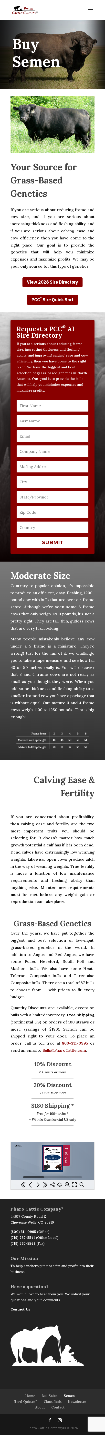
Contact (58, 1407)
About (40, 1407)
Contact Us (20, 1309)
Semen (69, 1396)
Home (30, 1396)
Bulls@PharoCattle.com (64, 1050)
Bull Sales (49, 1396)
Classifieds (53, 1401)
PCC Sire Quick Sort (53, 299)
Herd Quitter (25, 1401)
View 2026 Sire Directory (52, 282)
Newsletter (77, 1401)
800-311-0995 (75, 1043)
